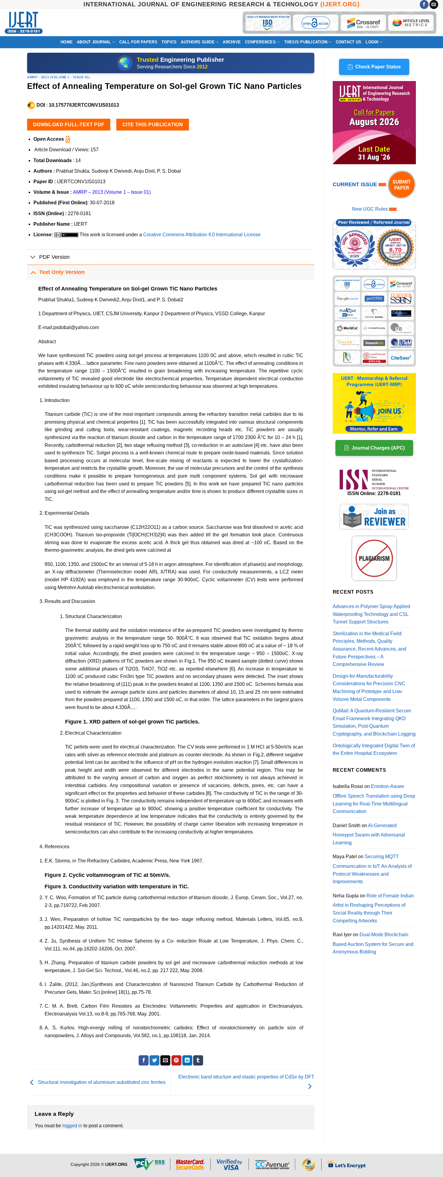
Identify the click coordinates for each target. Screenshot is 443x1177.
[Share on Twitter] (154, 1060)
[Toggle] (33, 257)
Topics (169, 42)
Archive (232, 42)
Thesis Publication (306, 42)
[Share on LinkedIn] (187, 1060)
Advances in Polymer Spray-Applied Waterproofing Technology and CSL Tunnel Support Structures (371, 614)
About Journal (94, 42)
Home (67, 42)
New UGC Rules (370, 209)
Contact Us (349, 42)
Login (372, 42)
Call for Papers (138, 42)
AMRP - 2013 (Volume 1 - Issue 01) (58, 77)
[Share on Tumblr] (198, 1060)
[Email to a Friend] (165, 1060)
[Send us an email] (433, 4)
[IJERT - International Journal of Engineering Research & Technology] (24, 22)
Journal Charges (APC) (378, 447)
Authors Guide (197, 42)
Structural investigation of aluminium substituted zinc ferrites (101, 1082)
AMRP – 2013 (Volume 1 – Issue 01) (112, 192)
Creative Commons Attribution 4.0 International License (202, 234)
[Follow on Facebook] (424, 4)
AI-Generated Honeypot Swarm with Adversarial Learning (369, 834)
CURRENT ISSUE (356, 184)
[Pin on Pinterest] (176, 1060)
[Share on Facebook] (144, 1060)
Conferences (260, 42)
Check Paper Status (378, 66)
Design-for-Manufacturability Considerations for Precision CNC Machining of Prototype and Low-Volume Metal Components (369, 687)
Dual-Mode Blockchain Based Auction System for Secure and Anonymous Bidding (373, 943)
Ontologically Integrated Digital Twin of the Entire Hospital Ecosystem (374, 749)
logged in (72, 1125)
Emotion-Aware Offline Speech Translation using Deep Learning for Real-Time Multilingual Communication (374, 799)
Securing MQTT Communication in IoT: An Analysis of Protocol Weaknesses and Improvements (372, 869)
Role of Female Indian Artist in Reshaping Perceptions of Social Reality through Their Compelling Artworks (373, 908)
